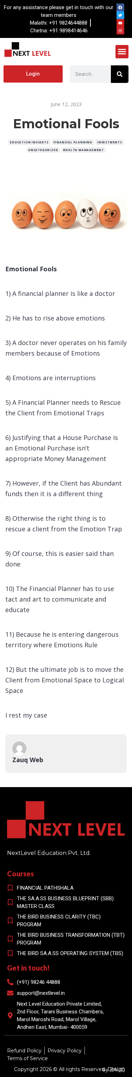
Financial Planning (73, 142)
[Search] (119, 74)
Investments (109, 142)
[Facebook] (120, 7)
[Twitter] (120, 15)
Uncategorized (43, 150)
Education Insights (29, 142)
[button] (122, 51)
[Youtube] (120, 23)
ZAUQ (117, 1069)
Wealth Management (83, 150)
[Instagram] (120, 30)
